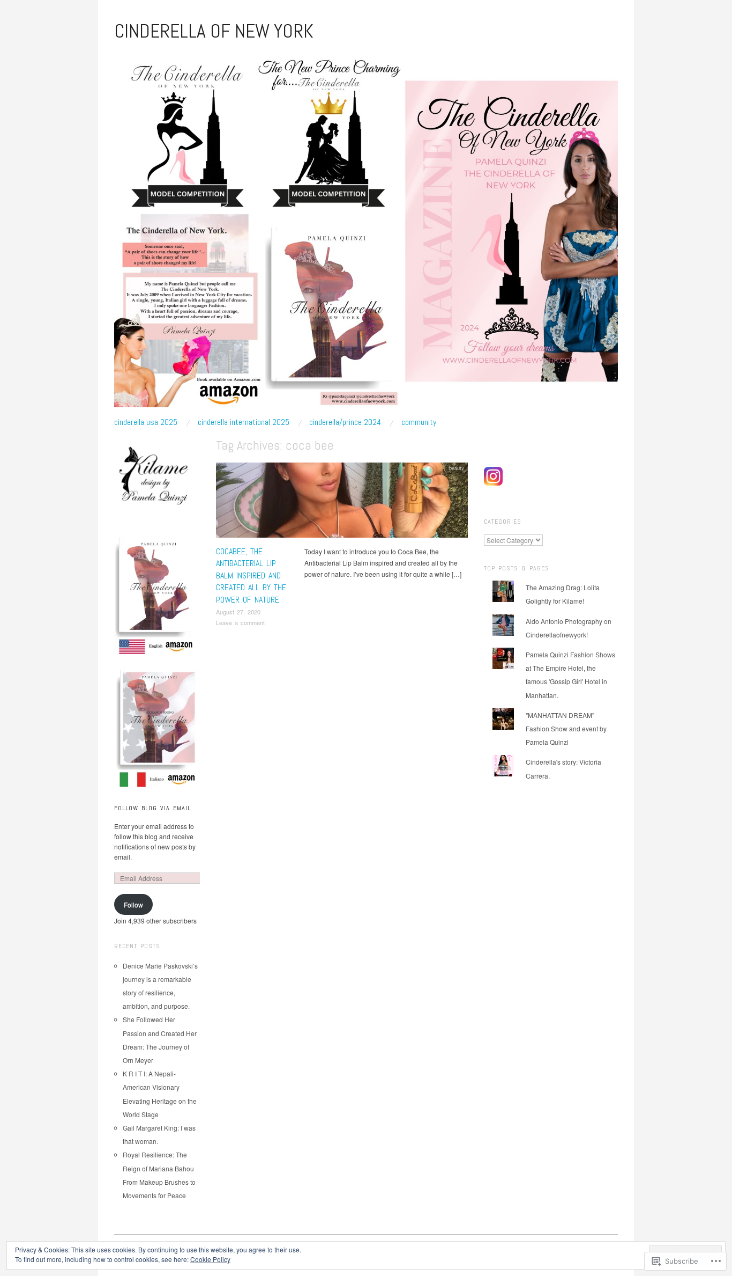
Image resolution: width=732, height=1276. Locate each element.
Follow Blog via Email (152, 808)
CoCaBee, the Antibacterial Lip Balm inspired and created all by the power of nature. (251, 575)
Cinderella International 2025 (243, 422)
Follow (133, 904)
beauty (456, 468)
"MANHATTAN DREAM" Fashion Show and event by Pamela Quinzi (566, 728)
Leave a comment (240, 622)
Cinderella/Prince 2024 (345, 422)
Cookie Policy (210, 1259)
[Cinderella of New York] (366, 233)
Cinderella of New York (213, 31)
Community (418, 422)
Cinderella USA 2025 (145, 422)
